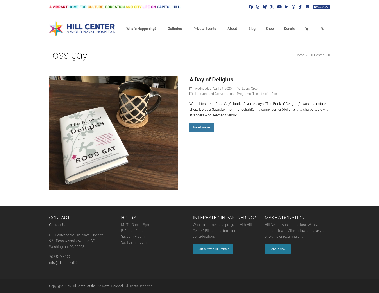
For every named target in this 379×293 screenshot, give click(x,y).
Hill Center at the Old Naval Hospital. (98, 286)
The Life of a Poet (265, 94)
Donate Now (277, 249)
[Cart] (307, 28)
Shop (270, 29)
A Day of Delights (211, 79)
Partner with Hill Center (213, 249)
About (232, 29)
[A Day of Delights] (113, 133)
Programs (244, 94)
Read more (201, 127)
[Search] (322, 28)
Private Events (204, 29)
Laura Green (250, 88)
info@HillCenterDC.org (66, 262)
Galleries (175, 29)
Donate (289, 29)
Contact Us (57, 225)
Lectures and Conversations (215, 94)
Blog (252, 29)
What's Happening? (141, 29)
